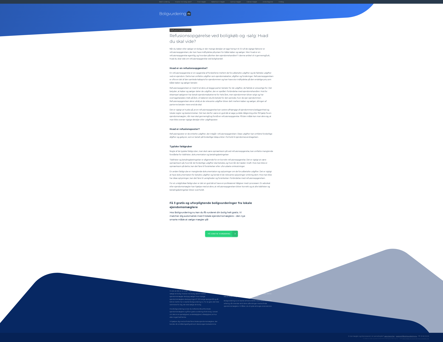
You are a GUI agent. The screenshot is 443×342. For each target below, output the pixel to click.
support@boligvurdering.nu (406, 336)
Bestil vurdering (164, 2)
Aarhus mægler (235, 2)
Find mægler (201, 2)
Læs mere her (389, 336)
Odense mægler (251, 2)
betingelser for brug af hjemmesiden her (415, 338)
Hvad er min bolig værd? (183, 2)
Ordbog (281, 2)
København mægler (218, 2)
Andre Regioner (268, 2)
